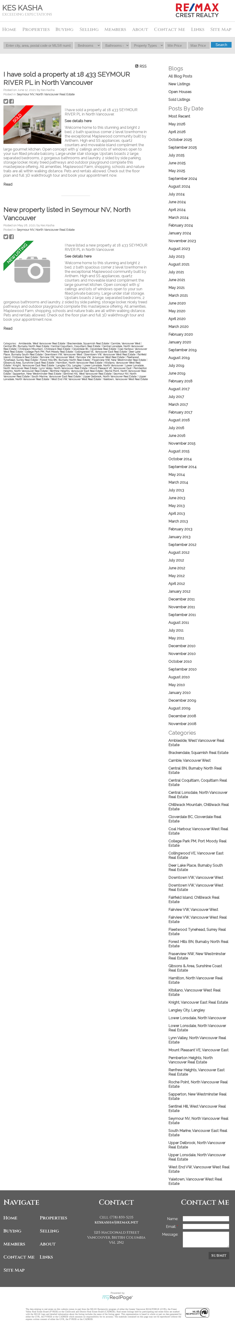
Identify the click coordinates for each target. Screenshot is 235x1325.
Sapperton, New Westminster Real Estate (37, 373)
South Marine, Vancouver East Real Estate (56, 376)
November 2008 (182, 724)
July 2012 (176, 560)
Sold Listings (179, 99)
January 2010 (179, 692)
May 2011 (176, 638)
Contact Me (169, 29)
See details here (78, 121)
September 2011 (182, 615)
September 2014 (182, 467)
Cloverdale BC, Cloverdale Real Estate (94, 349)
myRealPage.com (117, 1298)
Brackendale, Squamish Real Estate (88, 343)
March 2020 (178, 326)
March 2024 (178, 217)
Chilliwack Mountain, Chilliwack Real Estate (45, 349)
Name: (172, 1219)
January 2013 (179, 537)
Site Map (220, 29)
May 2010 (176, 685)
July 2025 (176, 155)
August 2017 (179, 389)
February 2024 (180, 225)
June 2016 (176, 435)
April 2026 (177, 132)
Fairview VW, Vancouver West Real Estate (100, 357)
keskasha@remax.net (116, 1222)
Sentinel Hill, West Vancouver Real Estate (87, 373)
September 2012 (182, 544)
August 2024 (179, 186)
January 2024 (179, 233)
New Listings (179, 84)
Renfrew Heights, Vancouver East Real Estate (77, 371)
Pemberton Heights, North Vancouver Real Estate (190, 1060)
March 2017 (178, 404)
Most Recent (179, 116)
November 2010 (182, 654)
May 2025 (176, 171)
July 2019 (176, 365)
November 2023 (182, 241)
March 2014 (178, 482)
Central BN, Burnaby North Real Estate (26, 346)
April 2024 (177, 210)
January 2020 (179, 342)
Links (197, 29)
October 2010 (180, 661)
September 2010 (182, 669)
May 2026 (176, 124)
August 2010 (179, 677)
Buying (12, 1231)
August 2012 (179, 552)
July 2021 (176, 272)
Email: (171, 1226)
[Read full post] (32, 125)
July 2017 (176, 396)
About (48, 1244)
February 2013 (180, 529)
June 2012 (176, 568)
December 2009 (182, 700)
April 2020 (177, 319)
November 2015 (182, 443)
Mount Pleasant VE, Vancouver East (111, 368)
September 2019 (182, 350)
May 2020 (176, 311)
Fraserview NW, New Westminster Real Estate (119, 360)
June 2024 (177, 202)
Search (221, 45)
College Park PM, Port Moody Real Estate (49, 351)
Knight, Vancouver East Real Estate (34, 365)
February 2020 (180, 334)
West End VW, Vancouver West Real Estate (76, 379)
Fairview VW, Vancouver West (57, 357)
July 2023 (176, 256)
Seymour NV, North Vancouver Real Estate (46, 94)
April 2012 (176, 583)
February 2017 (180, 412)
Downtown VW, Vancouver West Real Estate (110, 354)
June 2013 (176, 498)
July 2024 (176, 194)
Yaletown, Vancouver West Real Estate (125, 379)
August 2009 (179, 708)
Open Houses (180, 92)
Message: (170, 1234)
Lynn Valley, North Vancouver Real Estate (63, 368)
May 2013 (176, 506)
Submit (219, 1255)
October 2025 (180, 139)
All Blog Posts (180, 76)
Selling (49, 1231)
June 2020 (177, 303)
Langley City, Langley (69, 365)
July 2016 (176, 428)
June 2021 (176, 280)
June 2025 (177, 163)
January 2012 (179, 591)
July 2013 (176, 490)
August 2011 (178, 622)
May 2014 (176, 474)
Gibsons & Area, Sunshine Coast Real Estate (29, 362)
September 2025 (182, 147)
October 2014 (180, 459)
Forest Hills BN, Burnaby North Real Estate (65, 360)
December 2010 (182, 646)
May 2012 (176, 576)
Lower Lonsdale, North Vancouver (104, 365)
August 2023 (179, 248)
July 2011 (176, 630)
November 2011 (181, 607)
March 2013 (178, 521)
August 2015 (179, 451)
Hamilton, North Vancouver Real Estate (79, 362)
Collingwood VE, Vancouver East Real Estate (101, 351)
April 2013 (176, 513)
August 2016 (179, 420)
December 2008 (182, 716)
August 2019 (179, 358)
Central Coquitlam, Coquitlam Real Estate (76, 346)
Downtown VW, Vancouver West (64, 354)
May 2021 (176, 287)
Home (9, 29)
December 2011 (181, 599)
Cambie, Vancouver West (126, 343)
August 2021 (179, 264)
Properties (53, 1218)
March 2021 (178, 295)
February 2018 (180, 381)
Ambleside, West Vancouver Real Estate (42, 343)
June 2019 (176, 373)
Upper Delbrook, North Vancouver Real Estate (110, 376)
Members (14, 1244)
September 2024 (182, 178)
